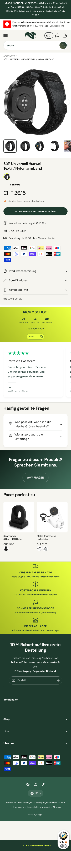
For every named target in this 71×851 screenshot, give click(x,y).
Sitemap (57, 807)
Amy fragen (35, 477)
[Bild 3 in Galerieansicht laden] (39, 146)
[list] (35, 24)
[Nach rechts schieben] (67, 102)
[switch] (63, 846)
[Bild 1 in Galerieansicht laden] (10, 146)
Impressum (18, 807)
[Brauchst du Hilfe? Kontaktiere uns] (57, 35)
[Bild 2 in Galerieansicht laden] (24, 146)
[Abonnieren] (58, 680)
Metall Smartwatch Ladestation (46, 538)
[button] (5, 35)
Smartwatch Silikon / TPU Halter (12, 538)
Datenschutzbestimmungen (19, 802)
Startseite (9, 56)
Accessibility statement (38, 807)
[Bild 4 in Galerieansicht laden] (54, 146)
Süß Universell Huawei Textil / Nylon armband (28, 59)
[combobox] (35, 45)
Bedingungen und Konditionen (50, 802)
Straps (39, 814)
